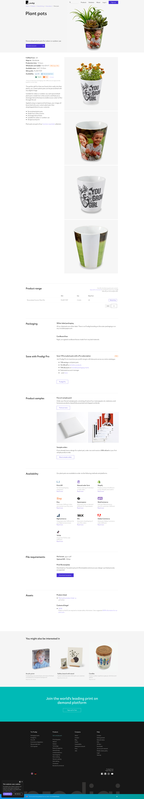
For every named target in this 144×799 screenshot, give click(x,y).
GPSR (60, 608)
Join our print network (102, 748)
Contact (77, 737)
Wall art (55, 741)
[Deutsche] (35, 774)
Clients (76, 742)
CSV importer (34, 746)
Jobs (76, 751)
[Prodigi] (30, 2)
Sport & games (56, 754)
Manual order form (35, 744)
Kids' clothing (56, 761)
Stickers (55, 744)
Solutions (91, 2)
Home (27, 6)
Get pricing (113, 300)
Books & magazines (57, 748)
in (114, 306)
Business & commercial (58, 765)
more (66, 373)
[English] (32, 774)
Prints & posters (56, 739)
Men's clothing (56, 757)
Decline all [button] (18, 794)
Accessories (55, 763)
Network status (101, 740)
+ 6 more (51, 77)
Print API (33, 740)
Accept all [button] (7, 794)
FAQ (98, 742)
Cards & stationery (57, 752)
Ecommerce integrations (37, 742)
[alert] (13, 788)
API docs (99, 744)
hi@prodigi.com (109, 770)
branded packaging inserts (80, 368)
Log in (104, 2)
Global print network (80, 746)
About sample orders (65, 457)
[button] (111, 306)
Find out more (63, 408)
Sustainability (78, 744)
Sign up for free (72, 710)
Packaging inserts (35, 735)
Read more (13, 791)
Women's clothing (57, 759)
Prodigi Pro (62, 382)
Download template (65, 575)
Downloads (100, 746)
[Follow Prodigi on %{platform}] (102, 774)
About (98, 2)
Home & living (40, 6)
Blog (76, 740)
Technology (55, 746)
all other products (75, 365)
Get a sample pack (57, 735)
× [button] (21, 781)
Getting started (101, 737)
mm (108, 306)
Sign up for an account (95, 289)
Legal (98, 753)
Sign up (113, 2)
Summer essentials (49, 124)
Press (76, 748)
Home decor (49, 6)
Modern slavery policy (102, 751)
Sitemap (99, 755)
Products (83, 2)
